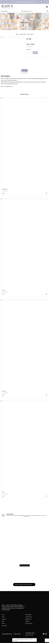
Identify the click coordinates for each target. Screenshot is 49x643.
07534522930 (5, 11)
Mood (3, 492)
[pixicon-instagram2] (46, 634)
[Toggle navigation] (47, 7)
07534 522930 (17, 634)
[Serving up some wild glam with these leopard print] (43, 527)
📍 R (24, 519)
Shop (17, 34)
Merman (3, 290)
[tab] (24, 70)
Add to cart (35, 52)
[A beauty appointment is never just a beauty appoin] (33, 532)
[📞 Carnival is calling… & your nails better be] (15, 540)
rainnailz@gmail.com (7, 634)
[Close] (47, 2)
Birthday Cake (4, 189)
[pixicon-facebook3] (43, 634)
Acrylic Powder (23, 34)
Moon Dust (4, 391)
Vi (6, 519)
